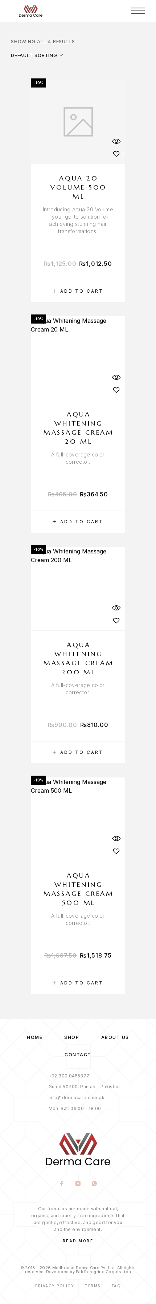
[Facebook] (62, 1184)
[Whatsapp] (94, 1184)
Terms (93, 1286)
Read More (78, 1241)
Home (34, 1037)
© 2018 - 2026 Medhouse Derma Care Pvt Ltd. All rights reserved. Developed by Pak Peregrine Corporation (78, 1269)
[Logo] (30, 11)
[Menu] (138, 11)
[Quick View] (116, 141)
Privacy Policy (54, 1286)
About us (115, 1037)
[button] (78, 291)
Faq (116, 1286)
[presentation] (78, 220)
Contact (78, 1054)
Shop (71, 1037)
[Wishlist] (116, 153)
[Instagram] (78, 1184)
